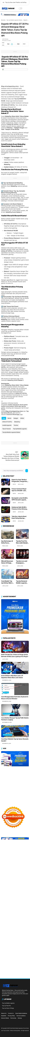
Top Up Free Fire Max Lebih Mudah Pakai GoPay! (22, 542)
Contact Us (11, 1013)
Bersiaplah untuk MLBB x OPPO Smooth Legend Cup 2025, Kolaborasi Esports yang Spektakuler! (20, 499)
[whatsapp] (8, 437)
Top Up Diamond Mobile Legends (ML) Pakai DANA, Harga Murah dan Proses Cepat (22, 582)
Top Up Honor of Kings (8, 1008)
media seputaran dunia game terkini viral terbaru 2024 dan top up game (14, 406)
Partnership (13, 1018)
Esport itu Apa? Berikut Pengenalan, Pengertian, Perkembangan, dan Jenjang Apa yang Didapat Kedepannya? (20, 480)
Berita (9, 418)
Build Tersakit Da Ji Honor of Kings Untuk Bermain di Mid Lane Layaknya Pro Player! (14, 655)
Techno (16, 425)
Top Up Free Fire (6, 1005)
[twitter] (5, 437)
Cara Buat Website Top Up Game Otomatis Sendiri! (14, 740)
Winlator (5, 692)
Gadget (16, 418)
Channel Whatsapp (12, 414)
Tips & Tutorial (6, 429)
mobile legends (6, 425)
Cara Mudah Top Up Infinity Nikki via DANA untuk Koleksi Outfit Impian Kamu (7, 582)
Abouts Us (3, 1013)
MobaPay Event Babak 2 (14, 212)
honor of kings (7, 650)
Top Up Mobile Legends (20, 429)
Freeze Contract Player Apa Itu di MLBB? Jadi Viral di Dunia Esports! (19, 489)
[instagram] (2, 1022)
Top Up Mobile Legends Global (14, 20)
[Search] (25, 8)
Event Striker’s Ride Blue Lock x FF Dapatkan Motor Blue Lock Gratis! (12, 676)
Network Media (5, 1018)
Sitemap (20, 1018)
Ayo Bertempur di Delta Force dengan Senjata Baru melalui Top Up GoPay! (7, 542)
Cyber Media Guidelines (21, 1013)
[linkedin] (13, 437)
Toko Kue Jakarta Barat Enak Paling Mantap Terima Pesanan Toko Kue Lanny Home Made (20, 517)
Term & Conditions (21, 1015)
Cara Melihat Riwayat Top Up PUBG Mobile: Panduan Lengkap (15, 719)
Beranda (3, 20)
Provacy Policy (11, 1015)
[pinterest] (11, 437)
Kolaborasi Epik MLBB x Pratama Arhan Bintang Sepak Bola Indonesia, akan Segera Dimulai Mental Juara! (19, 508)
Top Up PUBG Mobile (8, 713)
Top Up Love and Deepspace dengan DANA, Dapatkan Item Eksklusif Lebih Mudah (21, 562)
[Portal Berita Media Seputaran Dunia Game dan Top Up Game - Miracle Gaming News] (8, 9)
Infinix (22, 418)
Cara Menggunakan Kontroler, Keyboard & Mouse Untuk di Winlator (14, 697)
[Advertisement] (15, 784)
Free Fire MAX (7, 671)
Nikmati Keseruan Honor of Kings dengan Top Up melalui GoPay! (7, 562)
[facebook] (2, 437)
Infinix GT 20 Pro (7, 422)
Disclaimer (3, 1015)
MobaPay (17, 422)
